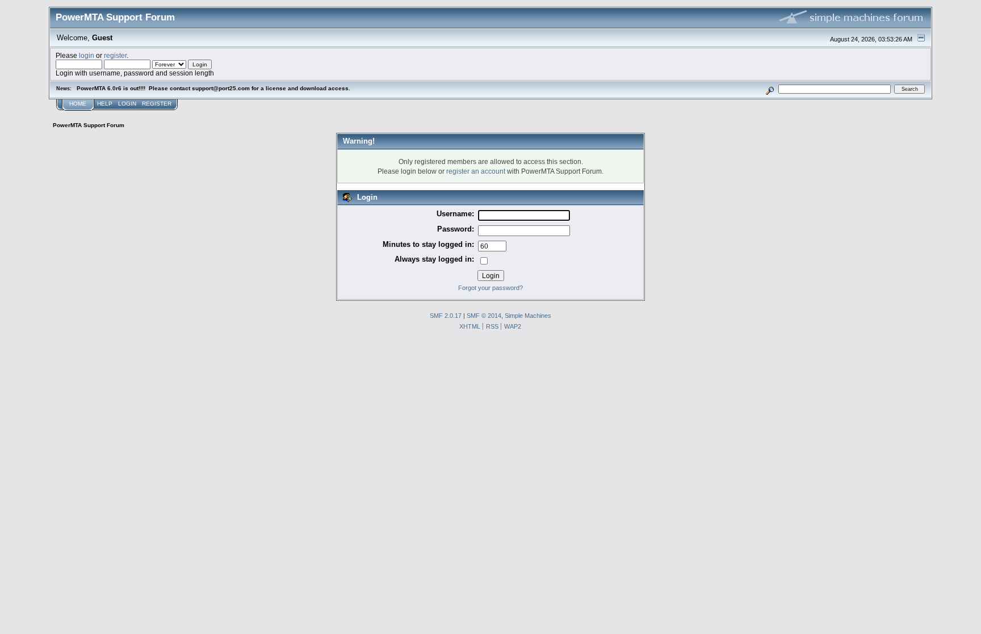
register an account (475, 171)
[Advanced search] (769, 89)
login (86, 55)
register (115, 55)
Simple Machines (528, 315)
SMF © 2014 (484, 315)
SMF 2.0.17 (446, 315)
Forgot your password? (490, 287)
